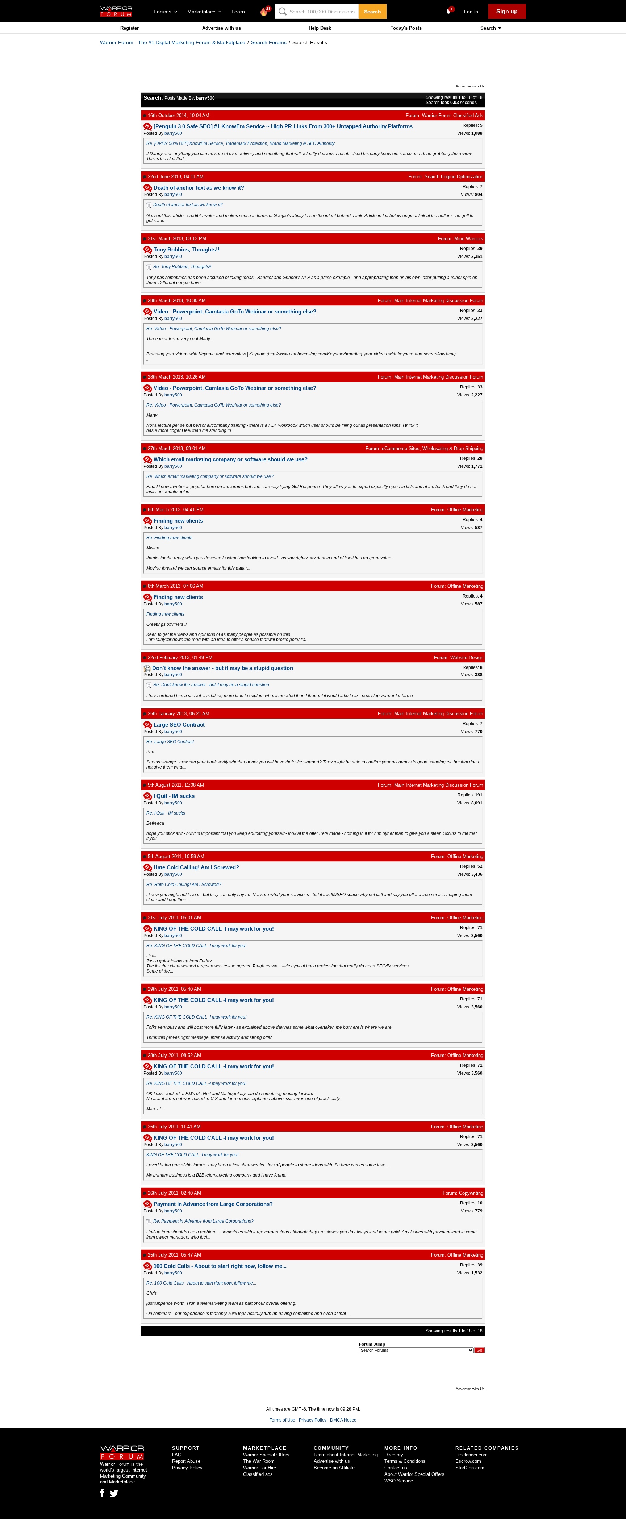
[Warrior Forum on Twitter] (114, 1493)
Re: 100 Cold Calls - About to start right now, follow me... (201, 1283)
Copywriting (471, 1193)
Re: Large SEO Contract (170, 741)
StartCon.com (469, 1467)
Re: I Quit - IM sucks (165, 813)
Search (372, 11)
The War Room (259, 1461)
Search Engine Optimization (454, 176)
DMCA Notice (343, 1420)
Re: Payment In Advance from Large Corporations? (203, 1221)
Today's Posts (406, 28)
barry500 (173, 133)
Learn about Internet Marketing (346, 1454)
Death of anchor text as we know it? (188, 204)
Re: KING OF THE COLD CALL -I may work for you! (196, 945)
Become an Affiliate (334, 1467)
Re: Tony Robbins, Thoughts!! (182, 266)
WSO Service (398, 1480)
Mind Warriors (468, 238)
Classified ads (258, 1474)
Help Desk (320, 28)
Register (129, 28)
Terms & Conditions (405, 1461)
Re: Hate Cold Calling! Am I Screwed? (183, 884)
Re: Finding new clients (169, 537)
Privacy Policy (312, 1420)
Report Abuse (186, 1461)
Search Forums (269, 42)
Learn (240, 11)
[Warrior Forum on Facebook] (102, 1493)
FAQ (176, 1454)
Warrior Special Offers (266, 1454)
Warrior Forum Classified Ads (452, 115)
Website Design (466, 657)
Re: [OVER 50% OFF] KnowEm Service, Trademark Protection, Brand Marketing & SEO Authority (240, 143)
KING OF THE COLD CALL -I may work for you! (192, 1154)
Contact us (395, 1467)
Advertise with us (221, 28)
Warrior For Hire (259, 1467)
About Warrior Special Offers (414, 1474)
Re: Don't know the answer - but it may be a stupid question (211, 684)
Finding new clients (165, 614)
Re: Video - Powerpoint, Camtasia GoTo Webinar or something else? (213, 328)
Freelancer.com (471, 1454)
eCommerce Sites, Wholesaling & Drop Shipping (432, 448)
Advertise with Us (470, 86)
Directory (393, 1454)
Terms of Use (282, 1420)
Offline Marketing (465, 509)
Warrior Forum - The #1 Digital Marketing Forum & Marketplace (172, 42)
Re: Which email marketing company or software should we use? (210, 476)
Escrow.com (468, 1461)
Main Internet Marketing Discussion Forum (438, 300)
